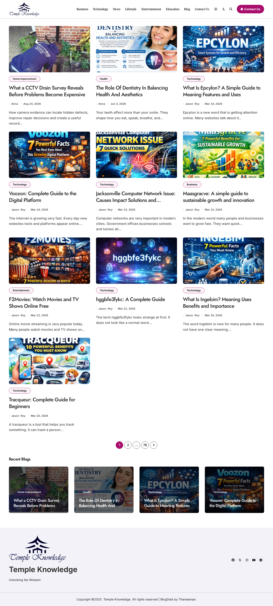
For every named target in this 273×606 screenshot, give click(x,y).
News (116, 9)
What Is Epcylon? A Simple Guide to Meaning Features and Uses (221, 91)
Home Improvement (24, 78)
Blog (187, 9)
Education (172, 9)
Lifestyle (130, 9)
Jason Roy (192, 103)
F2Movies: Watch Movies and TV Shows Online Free (44, 302)
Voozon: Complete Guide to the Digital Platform (42, 197)
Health (104, 78)
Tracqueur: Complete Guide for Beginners (42, 403)
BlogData (166, 599)
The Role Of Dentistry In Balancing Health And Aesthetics (132, 91)
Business (82, 9)
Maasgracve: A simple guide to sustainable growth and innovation (218, 197)
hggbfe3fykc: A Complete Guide (130, 299)
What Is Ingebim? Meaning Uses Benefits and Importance (217, 302)
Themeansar (187, 599)
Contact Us (202, 9)
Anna (14, 103)
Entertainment (151, 9)
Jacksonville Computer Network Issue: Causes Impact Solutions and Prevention (136, 200)
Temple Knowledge (43, 569)
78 (145, 445)
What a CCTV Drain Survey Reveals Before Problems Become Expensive (47, 91)
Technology (100, 9)
